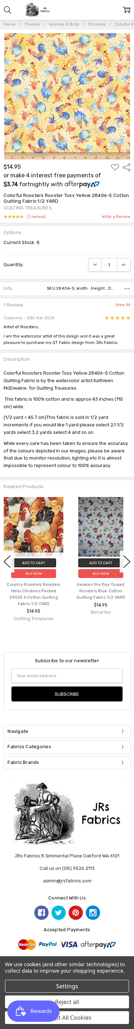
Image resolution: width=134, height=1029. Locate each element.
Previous (7, 561)
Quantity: (14, 264)
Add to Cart (33, 563)
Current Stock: (22, 242)
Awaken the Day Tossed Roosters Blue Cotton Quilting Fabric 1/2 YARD (100, 591)
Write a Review (116, 217)
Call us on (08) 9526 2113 (67, 868)
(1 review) (36, 217)
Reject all (67, 1002)
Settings (67, 986)
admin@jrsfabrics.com (67, 880)
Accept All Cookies (67, 1018)
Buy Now (33, 574)
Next (127, 561)
